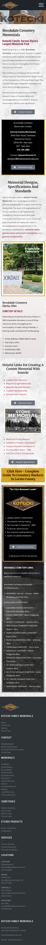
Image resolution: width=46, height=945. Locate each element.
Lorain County (6, 811)
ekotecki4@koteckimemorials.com (23, 158)
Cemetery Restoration (8, 847)
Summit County (6, 816)
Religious (4, 789)
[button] (5, 268)
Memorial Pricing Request (18, 439)
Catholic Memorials (8, 781)
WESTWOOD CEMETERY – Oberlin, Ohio (23, 686)
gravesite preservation (12, 236)
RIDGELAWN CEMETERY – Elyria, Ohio (23, 647)
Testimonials (5, 725)
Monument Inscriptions (9, 850)
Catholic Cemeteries (8, 808)
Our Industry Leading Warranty (20, 532)
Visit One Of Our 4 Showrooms (20, 453)
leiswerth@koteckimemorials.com (13, 906)
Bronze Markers (6, 770)
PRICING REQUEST (7, 744)
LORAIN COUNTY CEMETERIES (20, 518)
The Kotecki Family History (19, 521)
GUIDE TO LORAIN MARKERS (19, 536)
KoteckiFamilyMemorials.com (11, 935)
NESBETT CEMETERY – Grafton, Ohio (22, 622)
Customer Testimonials (17, 528)
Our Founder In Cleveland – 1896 (21, 525)
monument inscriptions (27, 233)
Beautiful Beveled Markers (18, 387)
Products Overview (7, 844)
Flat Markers (5, 764)
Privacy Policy (6, 731)
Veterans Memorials (8, 795)
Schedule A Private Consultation (20, 442)
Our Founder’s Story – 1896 (18, 449)
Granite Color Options (16, 394)
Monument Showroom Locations (12, 750)
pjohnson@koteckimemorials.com (13, 893)
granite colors (8, 233)
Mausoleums (5, 778)
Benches (4, 784)
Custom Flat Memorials (16, 390)
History (3, 723)
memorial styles (32, 229)
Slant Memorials (7, 773)
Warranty (4, 728)
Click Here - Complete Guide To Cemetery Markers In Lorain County (23, 475)
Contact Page (6, 752)
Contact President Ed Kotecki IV (20, 446)
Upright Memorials (7, 775)
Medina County (6, 814)
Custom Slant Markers (16, 380)
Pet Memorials (6, 831)
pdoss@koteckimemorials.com (12, 880)
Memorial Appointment (9, 747)
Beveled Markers (7, 767)
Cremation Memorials (8, 786)
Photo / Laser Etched (8, 828)
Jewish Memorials (7, 792)
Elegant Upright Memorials (18, 383)
